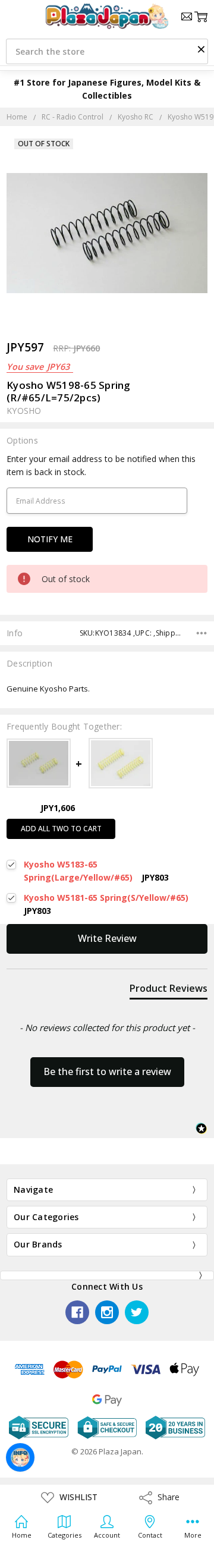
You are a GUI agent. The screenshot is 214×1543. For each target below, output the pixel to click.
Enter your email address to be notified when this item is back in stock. (101, 465)
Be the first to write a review (107, 1071)
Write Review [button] (107, 938)
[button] (201, 49)
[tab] (168, 991)
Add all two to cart (61, 829)
